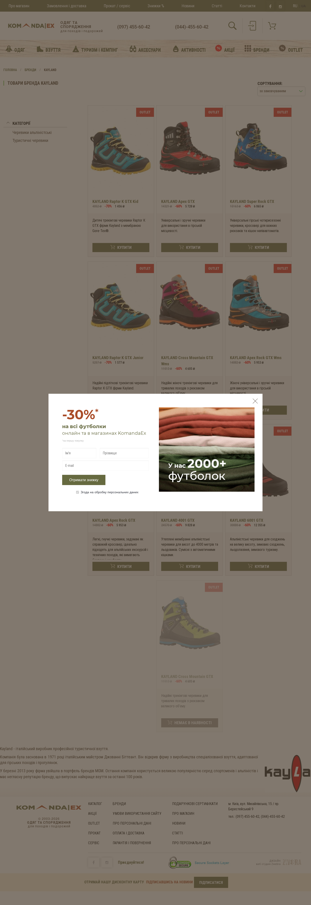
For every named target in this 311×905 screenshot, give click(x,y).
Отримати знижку (83, 480)
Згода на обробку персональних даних (109, 492)
